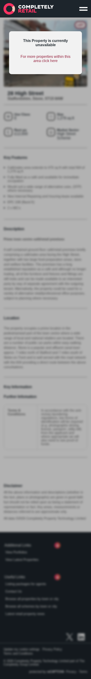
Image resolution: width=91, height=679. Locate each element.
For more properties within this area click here (45, 59)
